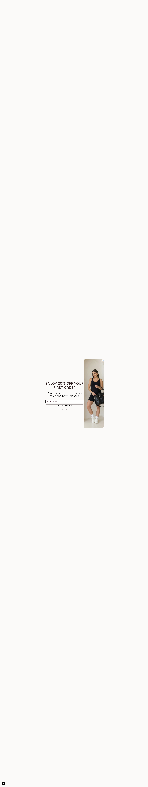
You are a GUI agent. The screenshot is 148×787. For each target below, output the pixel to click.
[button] (3, 783)
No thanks (64, 409)
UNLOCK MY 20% (65, 406)
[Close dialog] (102, 361)
